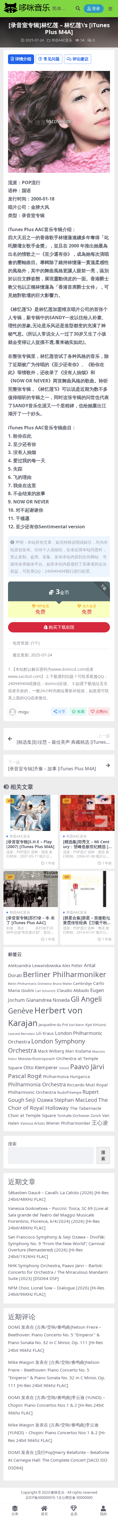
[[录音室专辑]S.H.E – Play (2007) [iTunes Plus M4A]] (30, 813)
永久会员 (89, 606)
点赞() (101, 711)
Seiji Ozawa (39, 1099)
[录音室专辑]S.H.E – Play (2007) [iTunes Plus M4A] (30, 844)
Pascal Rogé (25, 1076)
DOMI (14, 1327)
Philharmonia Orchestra (37, 1084)
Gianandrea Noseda (48, 1000)
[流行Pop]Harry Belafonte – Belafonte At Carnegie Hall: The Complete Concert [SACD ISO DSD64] (58, 1460)
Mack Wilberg (51, 1051)
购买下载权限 (61, 627)
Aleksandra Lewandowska (34, 965)
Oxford (64, 1068)
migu (23, 712)
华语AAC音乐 (62, 40)
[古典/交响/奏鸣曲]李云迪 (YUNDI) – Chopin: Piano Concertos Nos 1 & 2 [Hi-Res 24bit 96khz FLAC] (56, 1405)
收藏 (80, 711)
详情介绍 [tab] (23, 58)
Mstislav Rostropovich (36, 1058)
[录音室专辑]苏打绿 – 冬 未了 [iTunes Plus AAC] (30, 920)
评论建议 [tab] (80, 58)
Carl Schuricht (45, 991)
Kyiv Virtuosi (95, 1024)
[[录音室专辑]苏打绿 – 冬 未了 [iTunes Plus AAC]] (30, 889)
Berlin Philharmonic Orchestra (30, 984)
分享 (61, 711)
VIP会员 (43, 606)
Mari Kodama (78, 1051)
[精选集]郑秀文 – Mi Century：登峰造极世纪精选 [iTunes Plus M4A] (87, 846)
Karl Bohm (76, 1025)
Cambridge (82, 983)
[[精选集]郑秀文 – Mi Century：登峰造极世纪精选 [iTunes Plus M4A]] (87, 813)
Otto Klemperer (40, 1067)
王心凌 (100, 1122)
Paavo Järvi (87, 1066)
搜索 (12, 1143)
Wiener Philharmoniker (68, 1123)
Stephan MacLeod (75, 1099)
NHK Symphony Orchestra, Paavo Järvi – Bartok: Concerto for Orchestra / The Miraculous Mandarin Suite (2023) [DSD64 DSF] (58, 1272)
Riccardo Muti (81, 1085)
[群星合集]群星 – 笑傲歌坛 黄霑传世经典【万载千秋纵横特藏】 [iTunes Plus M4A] (87, 925)
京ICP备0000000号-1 (41, 1497)
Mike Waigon (21, 1362)
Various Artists (32, 1123)
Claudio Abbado (73, 990)
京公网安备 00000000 (75, 1497)
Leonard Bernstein (21, 1034)
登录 (96, 9)
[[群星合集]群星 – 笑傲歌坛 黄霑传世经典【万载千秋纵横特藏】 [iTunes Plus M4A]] (87, 889)
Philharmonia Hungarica (66, 1076)
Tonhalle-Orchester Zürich (79, 1115)
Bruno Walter (62, 984)
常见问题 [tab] (52, 58)
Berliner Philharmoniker (64, 974)
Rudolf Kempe (69, 1092)
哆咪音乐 (57, 1492)
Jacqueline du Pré (53, 1024)
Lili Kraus (45, 1033)
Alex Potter (72, 965)
